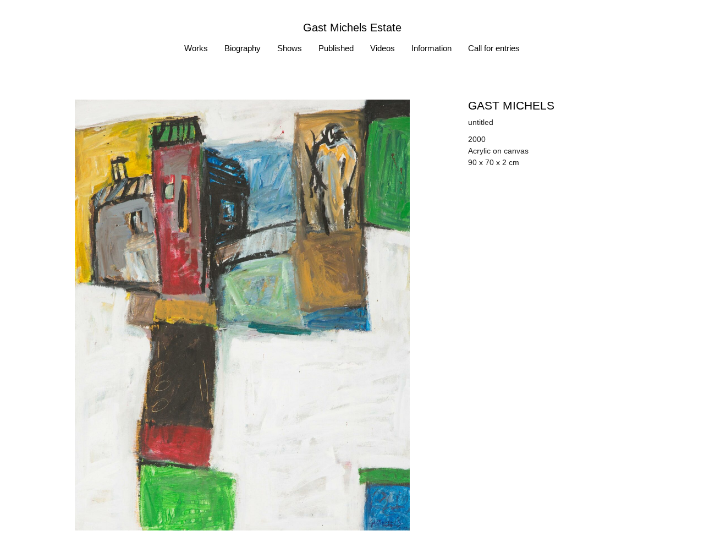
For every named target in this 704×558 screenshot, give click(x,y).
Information (431, 48)
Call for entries (494, 48)
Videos (382, 48)
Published (336, 48)
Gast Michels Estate (352, 27)
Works (196, 48)
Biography (242, 48)
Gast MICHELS (511, 105)
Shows (289, 48)
